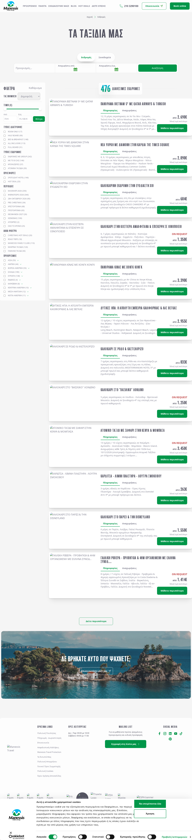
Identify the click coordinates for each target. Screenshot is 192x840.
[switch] (82, 836)
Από (5, 114)
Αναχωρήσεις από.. (66, 65)
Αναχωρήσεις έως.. (107, 65)
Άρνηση (150, 813)
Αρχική (90, 17)
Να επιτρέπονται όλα (150, 803)
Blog (73, 6)
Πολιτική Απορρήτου (47, 761)
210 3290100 (131, 6)
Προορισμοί (30, 6)
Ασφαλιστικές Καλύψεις (48, 747)
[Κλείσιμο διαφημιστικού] (7, 834)
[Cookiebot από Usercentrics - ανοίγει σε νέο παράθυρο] (16, 837)
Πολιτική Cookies (45, 771)
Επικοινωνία (43, 742)
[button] (34, 68)
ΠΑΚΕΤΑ (42, 6)
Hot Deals (84, 6)
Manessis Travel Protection (49, 752)
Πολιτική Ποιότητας (46, 733)
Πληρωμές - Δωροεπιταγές (49, 738)
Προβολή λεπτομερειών (174, 837)
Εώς (20, 114)
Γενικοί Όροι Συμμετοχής (48, 766)
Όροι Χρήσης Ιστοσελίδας (49, 775)
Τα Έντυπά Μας (44, 757)
